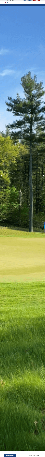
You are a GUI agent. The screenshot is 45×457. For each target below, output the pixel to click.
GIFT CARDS (13, 0)
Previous (1, 175)
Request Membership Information (10, 455)
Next (43, 175)
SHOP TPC (6, 0)
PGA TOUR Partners (9, 0)
